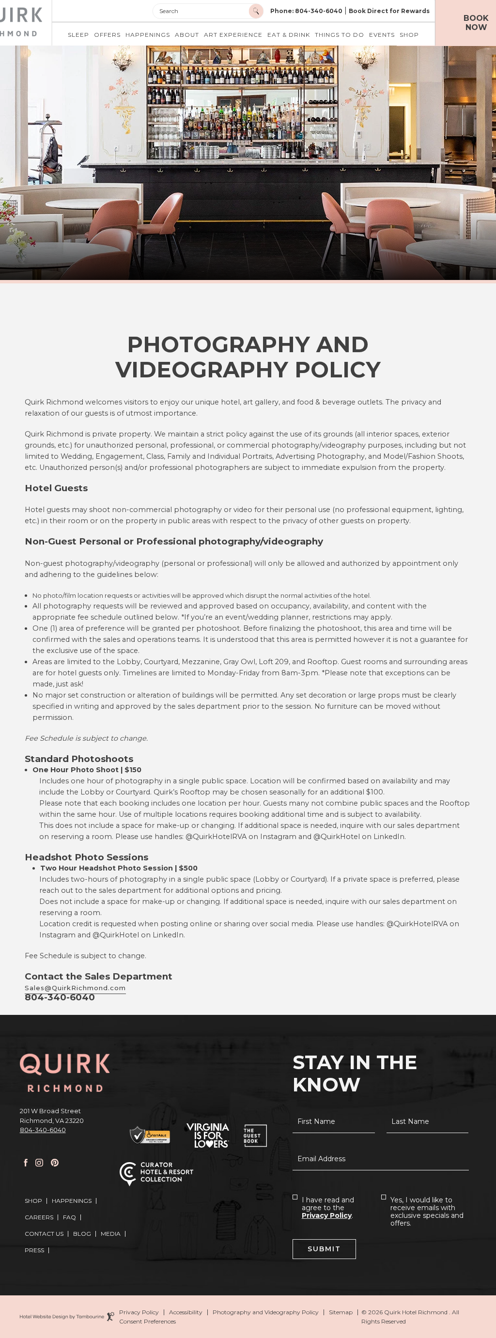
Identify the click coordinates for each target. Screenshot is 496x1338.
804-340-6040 (43, 1130)
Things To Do (339, 34)
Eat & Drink (288, 34)
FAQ (69, 1217)
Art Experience (233, 34)
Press (34, 1250)
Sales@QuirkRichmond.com (75, 988)
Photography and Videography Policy (266, 1312)
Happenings (147, 34)
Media (111, 1233)
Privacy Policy (327, 1215)
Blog (82, 1233)
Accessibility (185, 1312)
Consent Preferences (147, 1321)
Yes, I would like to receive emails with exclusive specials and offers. (427, 1211)
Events (382, 34)
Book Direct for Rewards (389, 11)
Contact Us (44, 1233)
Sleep (78, 34)
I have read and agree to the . (328, 1207)
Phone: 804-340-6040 (306, 11)
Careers (39, 1217)
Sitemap (341, 1312)
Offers (107, 34)
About (187, 34)
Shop (409, 34)
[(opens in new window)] (151, 1135)
